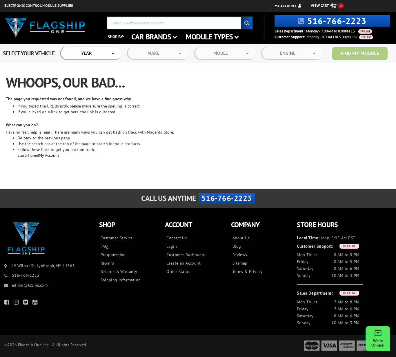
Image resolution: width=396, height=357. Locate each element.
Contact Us (176, 238)
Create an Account (183, 263)
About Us (241, 238)
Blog (236, 246)
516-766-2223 (336, 20)
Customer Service (117, 238)
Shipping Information (121, 280)
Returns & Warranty (119, 271)
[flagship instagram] (17, 303)
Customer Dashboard (186, 254)
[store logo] (45, 27)
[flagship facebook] (7, 303)
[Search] (246, 23)
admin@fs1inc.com (29, 285)
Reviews (239, 254)
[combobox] (179, 23)
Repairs (107, 263)
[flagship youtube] (35, 303)
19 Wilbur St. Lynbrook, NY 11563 (43, 265)
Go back (24, 138)
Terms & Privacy (247, 271)
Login (171, 246)
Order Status (178, 271)
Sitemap (240, 263)
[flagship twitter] (26, 303)
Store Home (27, 155)
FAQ (104, 246)
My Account (285, 5)
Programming (113, 254)
